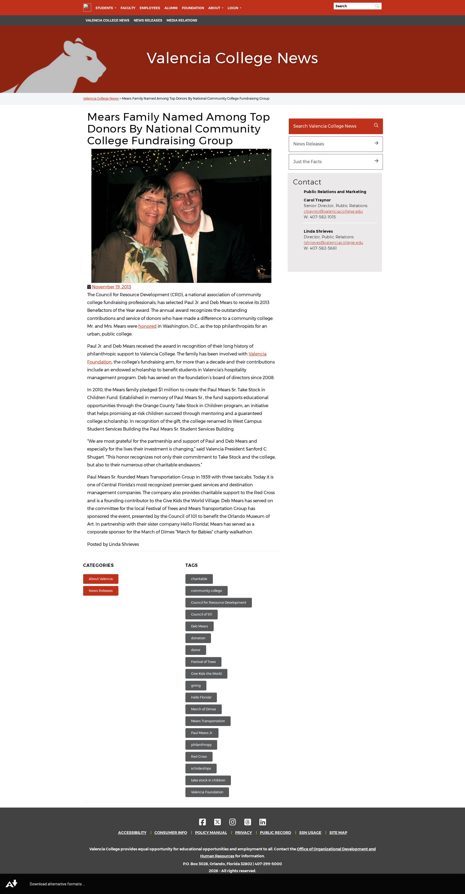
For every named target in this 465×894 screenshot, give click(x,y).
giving (196, 685)
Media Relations (182, 20)
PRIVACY (243, 832)
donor (195, 650)
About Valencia (101, 579)
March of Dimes (203, 709)
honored (147, 326)
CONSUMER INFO (170, 832)
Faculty (128, 8)
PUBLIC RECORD (275, 832)
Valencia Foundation (207, 792)
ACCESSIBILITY (132, 832)
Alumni (171, 8)
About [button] (214, 8)
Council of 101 (201, 614)
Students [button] (105, 8)
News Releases (148, 20)
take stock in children (208, 780)
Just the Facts (307, 161)
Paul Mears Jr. (202, 733)
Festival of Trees (203, 662)
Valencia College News (107, 20)
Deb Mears (199, 626)
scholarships (201, 768)
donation (198, 638)
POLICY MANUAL (211, 832)
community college (206, 591)
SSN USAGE (310, 832)
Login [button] (233, 8)
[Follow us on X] (221, 823)
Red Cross (199, 757)
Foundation (193, 8)
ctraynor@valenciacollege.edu (333, 211)
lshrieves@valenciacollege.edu (333, 242)
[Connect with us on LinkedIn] (262, 823)
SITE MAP (338, 832)
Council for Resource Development (218, 602)
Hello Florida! (201, 697)
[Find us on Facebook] (206, 823)
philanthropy (201, 745)
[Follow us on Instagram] (236, 823)
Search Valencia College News (324, 126)
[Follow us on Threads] (251, 823)
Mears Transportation (208, 721)
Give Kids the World (206, 674)
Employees (150, 8)
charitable (199, 579)
